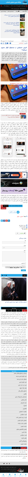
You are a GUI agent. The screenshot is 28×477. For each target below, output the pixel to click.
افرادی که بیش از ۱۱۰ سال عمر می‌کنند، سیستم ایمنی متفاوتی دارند (11, 15)
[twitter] (2, 221)
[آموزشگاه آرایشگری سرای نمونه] (14, 190)
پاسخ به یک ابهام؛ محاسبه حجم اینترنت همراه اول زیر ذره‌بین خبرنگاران (13, 457)
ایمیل (25, 245)
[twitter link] (4, 463)
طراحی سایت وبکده (22, 423)
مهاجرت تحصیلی (23, 411)
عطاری (25, 394)
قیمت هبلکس (23, 414)
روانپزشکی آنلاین (23, 441)
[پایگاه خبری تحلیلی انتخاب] (25, 2)
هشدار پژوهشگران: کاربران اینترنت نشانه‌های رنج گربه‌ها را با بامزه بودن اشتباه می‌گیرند (12, 31)
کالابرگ (25, 406)
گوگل (18, 216)
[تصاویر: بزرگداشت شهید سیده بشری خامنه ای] (13, 289)
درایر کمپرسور (24, 403)
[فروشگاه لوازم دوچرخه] (14, 183)
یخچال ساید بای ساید (22, 379)
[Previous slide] (6, 275)
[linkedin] (9, 221)
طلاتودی (25, 409)
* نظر (25, 250)
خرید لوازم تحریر (23, 382)
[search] (1, 6)
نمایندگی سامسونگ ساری (21, 397)
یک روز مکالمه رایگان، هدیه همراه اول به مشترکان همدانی (15, 454)
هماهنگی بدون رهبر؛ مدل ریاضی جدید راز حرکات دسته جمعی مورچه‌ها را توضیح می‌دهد (11, 24)
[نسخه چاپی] (1, 43)
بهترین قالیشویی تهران (21, 429)
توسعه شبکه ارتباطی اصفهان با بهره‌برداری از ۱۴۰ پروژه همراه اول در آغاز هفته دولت (13, 451)
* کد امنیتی (23, 263)
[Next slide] (2, 275)
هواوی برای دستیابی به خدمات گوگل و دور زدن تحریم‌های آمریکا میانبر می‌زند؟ (11, 116)
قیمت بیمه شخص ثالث (21, 417)
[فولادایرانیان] (14, 175)
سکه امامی (24, 432)
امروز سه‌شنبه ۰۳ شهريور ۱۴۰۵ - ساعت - (18, 6)
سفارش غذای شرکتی (22, 420)
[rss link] (9, 463)
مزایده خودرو (24, 426)
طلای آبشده (24, 438)
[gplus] (6, 221)
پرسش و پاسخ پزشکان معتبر (20, 373)
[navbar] (26, 6)
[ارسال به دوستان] (3, 43)
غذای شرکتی (24, 400)
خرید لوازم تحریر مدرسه (21, 376)
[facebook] (4, 221)
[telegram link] (7, 463)
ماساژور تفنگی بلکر (23, 391)
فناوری (21, 216)
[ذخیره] (6, 43)
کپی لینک (3, 208)
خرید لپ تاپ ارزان (22, 385)
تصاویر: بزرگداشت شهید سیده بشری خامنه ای (16, 302)
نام (25, 240)
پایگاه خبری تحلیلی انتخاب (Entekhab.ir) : (18, 83)
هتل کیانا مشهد (23, 388)
